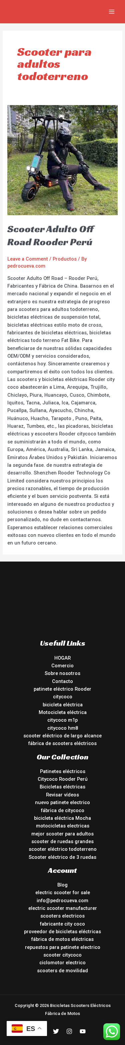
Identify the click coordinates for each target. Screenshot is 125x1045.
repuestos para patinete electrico (62, 947)
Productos (65, 259)
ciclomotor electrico (62, 963)
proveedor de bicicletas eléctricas (62, 932)
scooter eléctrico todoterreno (63, 849)
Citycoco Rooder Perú (63, 779)
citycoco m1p (62, 720)
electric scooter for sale (62, 893)
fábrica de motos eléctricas (62, 939)
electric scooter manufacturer (62, 908)
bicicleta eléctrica (63, 705)
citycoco (62, 697)
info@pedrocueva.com (62, 901)
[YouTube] (83, 1031)
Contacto (62, 681)
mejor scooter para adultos (62, 834)
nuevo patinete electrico (62, 802)
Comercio (62, 666)
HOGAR (62, 658)
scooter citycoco (62, 955)
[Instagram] (69, 1031)
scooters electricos (62, 916)
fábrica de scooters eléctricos (62, 743)
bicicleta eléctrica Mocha (62, 818)
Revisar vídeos (62, 795)
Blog (62, 885)
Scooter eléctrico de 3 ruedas (62, 857)
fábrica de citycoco (62, 810)
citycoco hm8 (62, 728)
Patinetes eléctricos (62, 771)
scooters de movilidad (62, 971)
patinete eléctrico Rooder (62, 689)
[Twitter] (56, 1031)
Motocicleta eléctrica (63, 712)
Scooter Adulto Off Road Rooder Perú (50, 235)
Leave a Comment (27, 259)
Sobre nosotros (62, 673)
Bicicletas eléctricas (62, 787)
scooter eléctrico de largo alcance (62, 736)
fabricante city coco (62, 924)
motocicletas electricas (62, 826)
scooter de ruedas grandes (62, 841)
